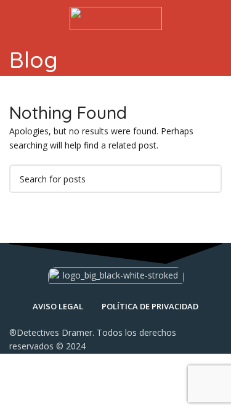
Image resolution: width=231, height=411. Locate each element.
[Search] (218, 18)
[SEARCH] (207, 179)
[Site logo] (116, 17)
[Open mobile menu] (14, 18)
